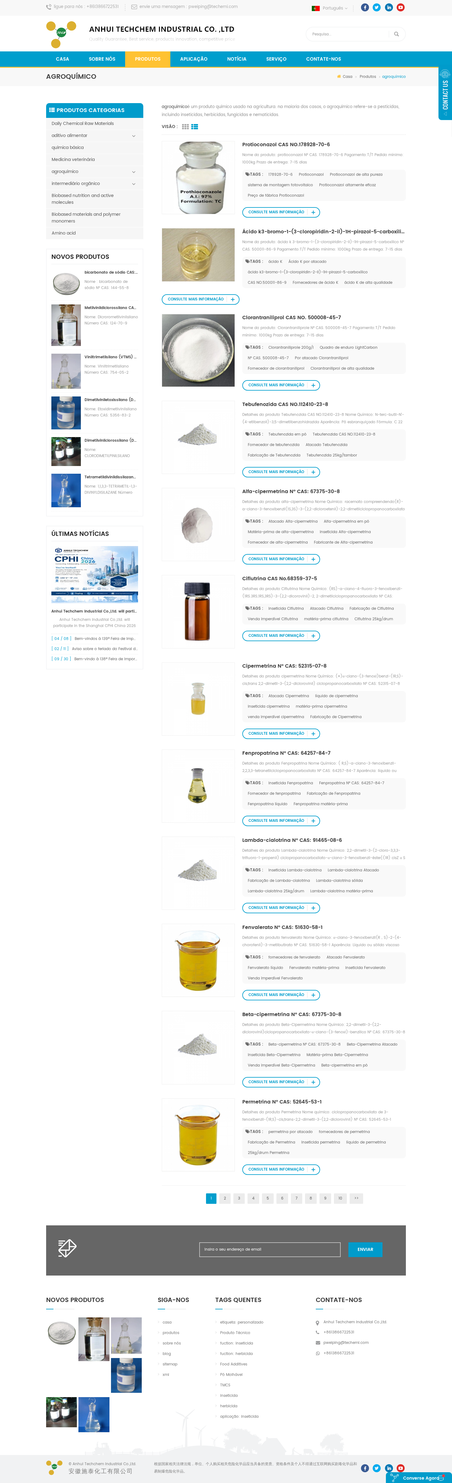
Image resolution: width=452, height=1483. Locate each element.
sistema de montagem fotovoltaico (280, 185)
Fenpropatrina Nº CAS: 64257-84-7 (286, 753)
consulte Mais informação (276, 212)
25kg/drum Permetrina (268, 1153)
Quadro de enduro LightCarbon (349, 348)
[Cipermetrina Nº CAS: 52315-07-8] (198, 699)
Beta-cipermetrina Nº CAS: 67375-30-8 (291, 1014)
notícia (237, 59)
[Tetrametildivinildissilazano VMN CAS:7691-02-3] (93, 1414)
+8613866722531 (102, 7)
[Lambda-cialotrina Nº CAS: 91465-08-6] (198, 873)
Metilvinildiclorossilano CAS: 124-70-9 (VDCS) (111, 308)
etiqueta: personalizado (242, 1322)
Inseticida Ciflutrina (286, 609)
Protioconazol (311, 175)
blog (167, 1354)
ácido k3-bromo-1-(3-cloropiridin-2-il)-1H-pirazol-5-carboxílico (308, 272)
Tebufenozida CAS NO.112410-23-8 (285, 404)
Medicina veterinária (73, 159)
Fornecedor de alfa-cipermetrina (278, 542)
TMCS (225, 1385)
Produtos (148, 59)
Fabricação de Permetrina (271, 1142)
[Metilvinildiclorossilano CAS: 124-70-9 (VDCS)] (93, 1339)
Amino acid (64, 233)
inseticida (229, 1396)
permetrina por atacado (290, 1132)
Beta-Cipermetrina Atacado (372, 1044)
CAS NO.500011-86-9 (267, 283)
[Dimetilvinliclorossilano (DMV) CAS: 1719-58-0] (61, 1412)
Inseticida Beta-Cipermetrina (274, 1055)
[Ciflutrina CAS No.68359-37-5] (198, 612)
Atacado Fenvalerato (346, 957)
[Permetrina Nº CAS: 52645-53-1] (198, 1135)
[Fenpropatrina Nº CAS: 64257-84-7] (198, 786)
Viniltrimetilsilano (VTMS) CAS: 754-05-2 (111, 357)
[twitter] (377, 7)
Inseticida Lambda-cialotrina (295, 870)
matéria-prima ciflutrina (326, 619)
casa (167, 1322)
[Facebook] (365, 7)
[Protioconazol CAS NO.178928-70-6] (198, 177)
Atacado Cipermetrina (288, 696)
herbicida (228, 1406)
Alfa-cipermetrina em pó (346, 521)
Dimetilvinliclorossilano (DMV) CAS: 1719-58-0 (111, 441)
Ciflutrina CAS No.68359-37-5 (279, 578)
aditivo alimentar (69, 135)
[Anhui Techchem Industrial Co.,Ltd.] (141, 34)
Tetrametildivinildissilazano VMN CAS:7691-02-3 (111, 477)
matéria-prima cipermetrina (321, 706)
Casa (62, 59)
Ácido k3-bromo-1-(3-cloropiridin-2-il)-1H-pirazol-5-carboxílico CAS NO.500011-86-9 (324, 231)
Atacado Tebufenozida (326, 445)
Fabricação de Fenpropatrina (333, 794)
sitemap (170, 1364)
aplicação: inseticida (239, 1417)
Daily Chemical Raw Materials (83, 123)
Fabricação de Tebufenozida (274, 455)
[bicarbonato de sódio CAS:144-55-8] (61, 1331)
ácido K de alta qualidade (368, 283)
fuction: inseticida (236, 1343)
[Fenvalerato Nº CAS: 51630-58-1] (198, 960)
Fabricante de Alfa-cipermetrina (343, 542)
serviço (276, 59)
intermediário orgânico (76, 183)
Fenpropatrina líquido (267, 804)
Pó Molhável (231, 1375)
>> (356, 1198)
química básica (68, 147)
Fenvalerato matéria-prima (314, 968)
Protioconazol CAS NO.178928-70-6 (286, 144)
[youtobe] (401, 7)
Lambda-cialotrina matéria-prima (341, 891)
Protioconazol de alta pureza (356, 175)
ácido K (275, 262)
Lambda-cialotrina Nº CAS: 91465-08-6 (292, 840)
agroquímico (65, 171)
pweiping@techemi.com (213, 7)
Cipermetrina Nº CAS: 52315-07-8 (284, 666)
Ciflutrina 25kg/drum (374, 619)
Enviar (365, 1249)
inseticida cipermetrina (269, 706)
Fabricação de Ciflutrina (372, 609)
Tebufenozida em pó (287, 434)
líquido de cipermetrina (336, 696)
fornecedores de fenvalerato (294, 957)
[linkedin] (389, 7)
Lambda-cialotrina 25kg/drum (276, 891)
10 (340, 1198)
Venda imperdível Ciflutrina (273, 619)
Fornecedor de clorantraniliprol (276, 369)
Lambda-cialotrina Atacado (353, 870)
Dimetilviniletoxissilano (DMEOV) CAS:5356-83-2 (111, 400)
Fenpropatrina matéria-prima (321, 804)
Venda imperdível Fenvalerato (275, 978)
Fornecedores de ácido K (315, 283)
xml (166, 1375)
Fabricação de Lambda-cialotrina (279, 881)
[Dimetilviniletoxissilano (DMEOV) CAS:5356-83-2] (126, 1375)
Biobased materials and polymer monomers (86, 218)
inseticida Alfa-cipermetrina (345, 532)
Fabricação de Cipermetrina (336, 717)
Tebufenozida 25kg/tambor (332, 455)
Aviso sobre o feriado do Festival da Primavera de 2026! (124, 649)
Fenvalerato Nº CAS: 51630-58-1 (282, 927)
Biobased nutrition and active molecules (83, 199)
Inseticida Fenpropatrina (290, 783)
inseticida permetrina (320, 1142)
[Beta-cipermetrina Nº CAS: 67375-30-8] (198, 1048)
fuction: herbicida (236, 1354)
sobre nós (102, 59)
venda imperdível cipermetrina (276, 717)
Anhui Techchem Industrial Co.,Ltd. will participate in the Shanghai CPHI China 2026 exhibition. (94, 611)
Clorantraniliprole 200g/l (291, 348)
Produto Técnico (235, 1333)
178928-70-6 (280, 175)
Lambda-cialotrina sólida (339, 881)
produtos (171, 1333)
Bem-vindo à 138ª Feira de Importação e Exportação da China (131, 659)
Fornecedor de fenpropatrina (274, 794)
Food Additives (233, 1364)
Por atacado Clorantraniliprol (321, 358)
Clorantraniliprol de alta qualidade (342, 369)
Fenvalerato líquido (265, 968)
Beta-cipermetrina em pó (344, 1065)
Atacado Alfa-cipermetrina (293, 521)
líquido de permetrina (366, 1142)
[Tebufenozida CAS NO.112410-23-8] (198, 437)
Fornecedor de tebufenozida (273, 445)
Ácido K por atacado (307, 262)
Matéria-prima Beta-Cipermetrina (337, 1055)
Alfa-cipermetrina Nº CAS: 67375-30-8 (291, 491)
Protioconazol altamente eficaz (347, 185)
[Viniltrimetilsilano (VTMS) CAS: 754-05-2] (126, 1335)
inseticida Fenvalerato (365, 968)
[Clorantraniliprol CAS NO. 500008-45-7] (198, 350)
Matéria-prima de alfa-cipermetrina (281, 532)
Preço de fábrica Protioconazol (276, 196)
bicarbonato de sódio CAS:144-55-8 (111, 272)
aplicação (194, 59)
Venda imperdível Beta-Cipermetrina (281, 1065)
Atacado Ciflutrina (326, 609)
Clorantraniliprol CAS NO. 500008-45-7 (291, 317)
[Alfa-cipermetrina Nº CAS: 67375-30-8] (198, 524)
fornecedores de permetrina (344, 1132)
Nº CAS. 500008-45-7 (268, 358)
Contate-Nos (323, 59)
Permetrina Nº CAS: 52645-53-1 (282, 1102)
